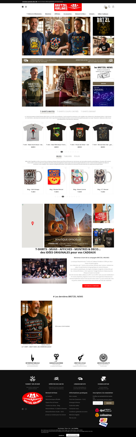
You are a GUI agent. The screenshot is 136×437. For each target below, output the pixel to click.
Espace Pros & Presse (52, 402)
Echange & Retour (74, 402)
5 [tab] (66, 152)
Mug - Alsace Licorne (36, 189)
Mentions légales (74, 415)
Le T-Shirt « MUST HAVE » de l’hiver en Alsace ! (36, 347)
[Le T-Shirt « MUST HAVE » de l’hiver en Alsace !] (36, 322)
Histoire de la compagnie (91, 286)
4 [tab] (64, 152)
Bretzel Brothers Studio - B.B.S (55, 412)
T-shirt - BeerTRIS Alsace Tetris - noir (29, 145)
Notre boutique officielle (53, 399)
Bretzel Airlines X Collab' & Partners (56, 408)
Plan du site (72, 418)
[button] (39, 123)
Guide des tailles (74, 405)
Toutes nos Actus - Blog (53, 405)
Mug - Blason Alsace (83, 189)
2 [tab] (59, 152)
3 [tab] (61, 152)
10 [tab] (78, 152)
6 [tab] (68, 152)
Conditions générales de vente (78, 412)
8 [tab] (73, 152)
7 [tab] (71, 152)
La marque (49, 396)
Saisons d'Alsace (45, 345)
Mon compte (73, 396)
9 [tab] (75, 152)
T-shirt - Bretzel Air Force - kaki (99, 145)
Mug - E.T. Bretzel (59, 189)
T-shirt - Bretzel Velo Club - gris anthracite (76, 145)
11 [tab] (79, 196)
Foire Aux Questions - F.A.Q (77, 399)
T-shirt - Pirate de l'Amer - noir (52, 145)
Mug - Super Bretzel (106, 189)
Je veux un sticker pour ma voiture (56, 415)
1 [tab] (56, 152)
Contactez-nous (74, 408)
